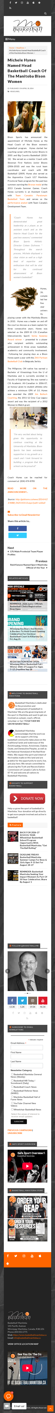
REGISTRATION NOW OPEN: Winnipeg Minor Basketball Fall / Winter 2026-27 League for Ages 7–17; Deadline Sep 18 (26, 665)
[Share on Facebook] (17, 528)
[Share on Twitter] (17, 535)
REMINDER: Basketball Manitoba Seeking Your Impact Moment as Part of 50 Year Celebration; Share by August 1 (33, 876)
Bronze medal (34, 184)
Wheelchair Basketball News (27, 1109)
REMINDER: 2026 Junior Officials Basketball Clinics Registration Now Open (26, 606)
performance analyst (18, 202)
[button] (7, 971)
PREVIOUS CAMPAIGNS (20, 1130)
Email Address (18, 1043)
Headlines (20, 48)
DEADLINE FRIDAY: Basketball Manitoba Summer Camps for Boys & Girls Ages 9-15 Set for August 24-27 (33, 859)
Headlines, (15, 91)
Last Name (16, 1061)
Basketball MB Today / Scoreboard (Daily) (23, 1081)
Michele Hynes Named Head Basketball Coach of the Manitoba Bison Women (27, 71)
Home (11, 48)
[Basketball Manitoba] (27, 26)
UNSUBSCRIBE (15, 1133)
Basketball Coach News (25, 1087)
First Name (16, 1052)
